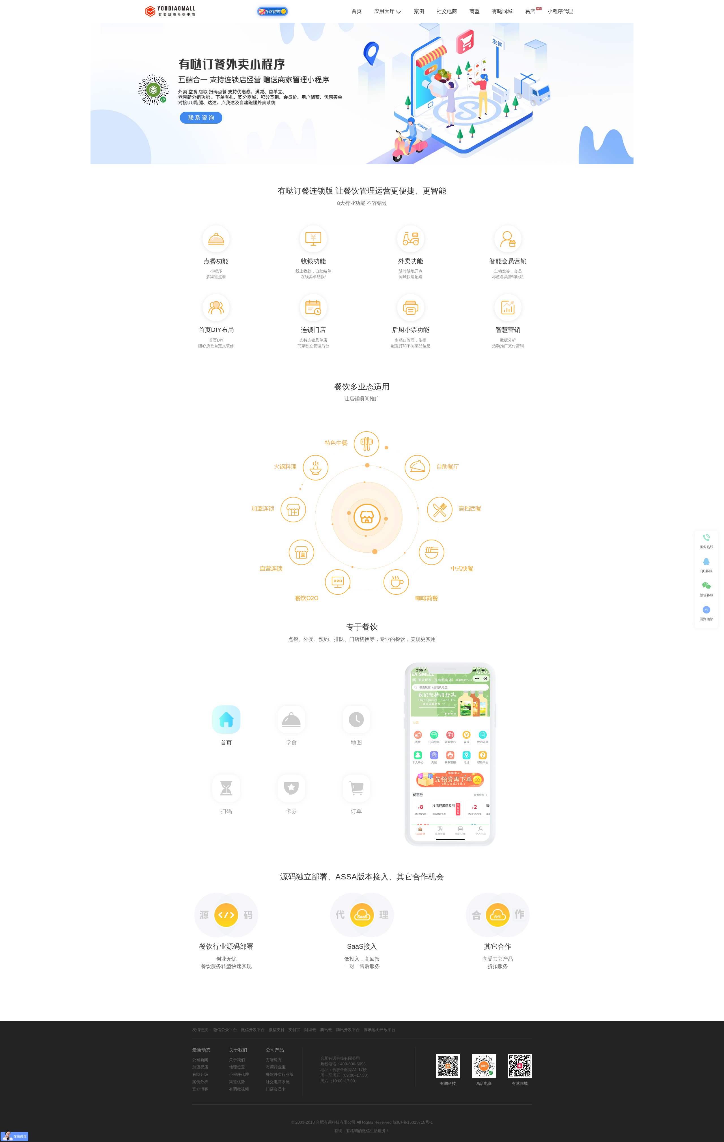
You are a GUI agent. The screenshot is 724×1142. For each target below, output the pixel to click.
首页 (357, 11)
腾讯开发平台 (348, 1029)
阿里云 (310, 1029)
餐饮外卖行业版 (280, 1074)
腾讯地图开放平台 (379, 1029)
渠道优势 (237, 1081)
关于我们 (237, 1059)
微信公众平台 (225, 1029)
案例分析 (200, 1081)
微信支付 (277, 1029)
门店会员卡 (276, 1089)
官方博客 (200, 1089)
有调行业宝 (276, 1067)
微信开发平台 (253, 1029)
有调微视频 (239, 1089)
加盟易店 (200, 1067)
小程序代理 (560, 11)
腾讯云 (326, 1029)
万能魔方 (274, 1059)
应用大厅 (385, 11)
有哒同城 (502, 11)
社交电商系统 (278, 1081)
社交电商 (447, 11)
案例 (419, 11)
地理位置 (237, 1067)
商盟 (474, 11)
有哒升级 (200, 1074)
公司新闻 (200, 1059)
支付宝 (294, 1029)
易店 (530, 11)
